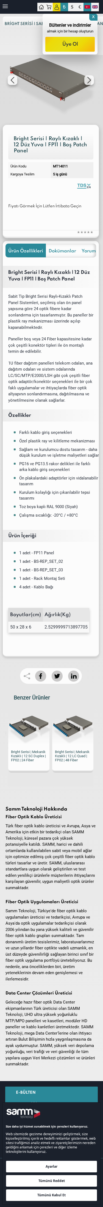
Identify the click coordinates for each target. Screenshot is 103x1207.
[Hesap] (56, 7)
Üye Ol (70, 44)
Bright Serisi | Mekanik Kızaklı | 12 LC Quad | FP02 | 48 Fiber (45, 756)
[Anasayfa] (41, 7)
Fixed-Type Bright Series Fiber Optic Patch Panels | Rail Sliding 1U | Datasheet (83, 186)
